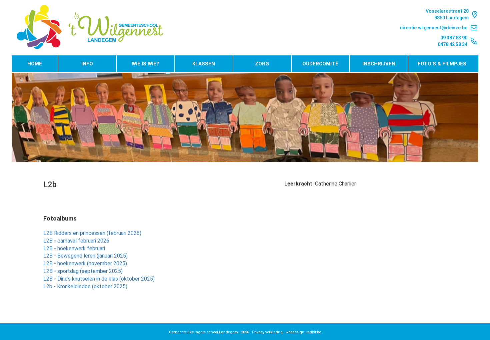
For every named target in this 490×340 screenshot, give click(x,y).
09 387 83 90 (453, 37)
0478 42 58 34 (452, 44)
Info (87, 64)
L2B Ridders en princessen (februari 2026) (92, 233)
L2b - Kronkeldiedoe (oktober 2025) (85, 286)
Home (34, 64)
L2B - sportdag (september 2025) (83, 271)
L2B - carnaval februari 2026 (76, 241)
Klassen (203, 64)
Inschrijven (378, 64)
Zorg (262, 64)
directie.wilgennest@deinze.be (433, 27)
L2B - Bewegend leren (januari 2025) (85, 256)
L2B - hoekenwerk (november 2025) (85, 263)
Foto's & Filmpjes (442, 64)
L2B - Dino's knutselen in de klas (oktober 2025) (99, 279)
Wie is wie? (145, 64)
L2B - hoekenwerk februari (74, 248)
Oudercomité (320, 64)
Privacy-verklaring (267, 332)
